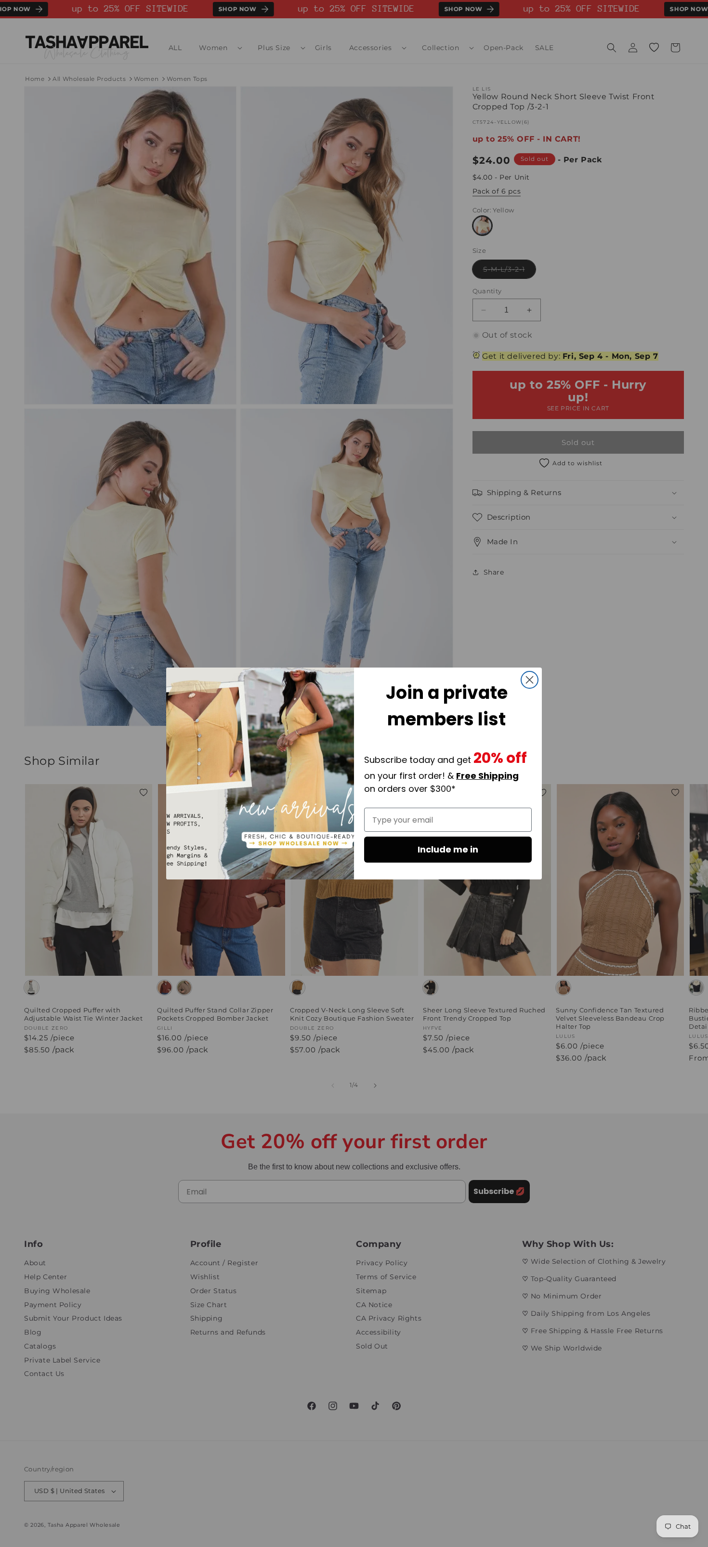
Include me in (448, 849)
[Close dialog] (529, 679)
